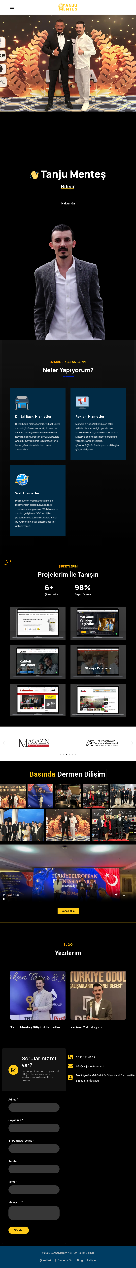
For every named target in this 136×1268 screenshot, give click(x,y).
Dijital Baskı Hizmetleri (33, 416)
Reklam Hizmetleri (90, 416)
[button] (4, 743)
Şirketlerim (46, 1260)
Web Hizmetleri (27, 493)
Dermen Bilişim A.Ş (61, 1253)
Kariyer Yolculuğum (86, 1027)
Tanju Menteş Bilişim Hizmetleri (36, 1027)
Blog (80, 1260)
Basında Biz (65, 1260)
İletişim (92, 1260)
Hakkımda (68, 203)
